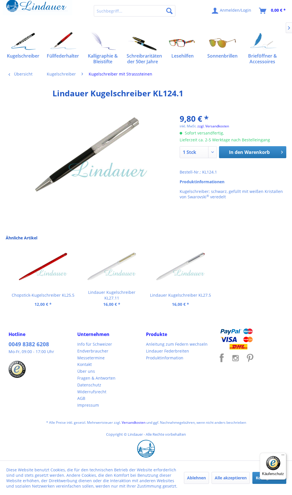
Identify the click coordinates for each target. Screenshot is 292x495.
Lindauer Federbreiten (167, 351)
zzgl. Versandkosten (213, 126)
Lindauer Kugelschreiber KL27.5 (180, 295)
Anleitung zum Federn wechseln (177, 344)
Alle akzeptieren (231, 477)
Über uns (86, 371)
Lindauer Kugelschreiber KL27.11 (111, 295)
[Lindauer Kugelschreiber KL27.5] (180, 267)
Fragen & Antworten (96, 378)
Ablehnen (196, 477)
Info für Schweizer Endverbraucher (94, 347)
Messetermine (91, 357)
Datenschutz (89, 385)
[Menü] (282, 456)
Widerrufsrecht (91, 391)
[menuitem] (135, 11)
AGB (81, 398)
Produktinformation (164, 357)
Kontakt (84, 364)
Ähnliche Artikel (21, 238)
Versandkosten (133, 422)
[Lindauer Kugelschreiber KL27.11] (111, 267)
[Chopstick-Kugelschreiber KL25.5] (42, 267)
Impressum (88, 405)
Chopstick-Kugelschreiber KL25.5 (43, 295)
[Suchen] (169, 11)
